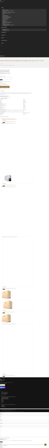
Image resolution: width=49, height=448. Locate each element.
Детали (2, 90)
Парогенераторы (8, 88)
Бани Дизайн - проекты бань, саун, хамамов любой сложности (8, 404)
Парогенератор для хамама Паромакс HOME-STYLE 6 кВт (9, 375)
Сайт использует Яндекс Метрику (6, 410)
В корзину (1, 79)
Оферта (2, 399)
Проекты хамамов (3, 406)
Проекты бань (2, 405)
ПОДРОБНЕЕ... (1, 447)
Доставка (2, 400)
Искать (1, 50)
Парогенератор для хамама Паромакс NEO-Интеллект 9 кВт (9, 121)
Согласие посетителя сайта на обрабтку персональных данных (8, 396)
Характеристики (3, 91)
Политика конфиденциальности (4, 397)
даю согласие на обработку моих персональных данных (25, 440)
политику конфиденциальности (15, 440)
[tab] (16, 90)
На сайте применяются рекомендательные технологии (8, 409)
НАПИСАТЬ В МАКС (2, 387)
